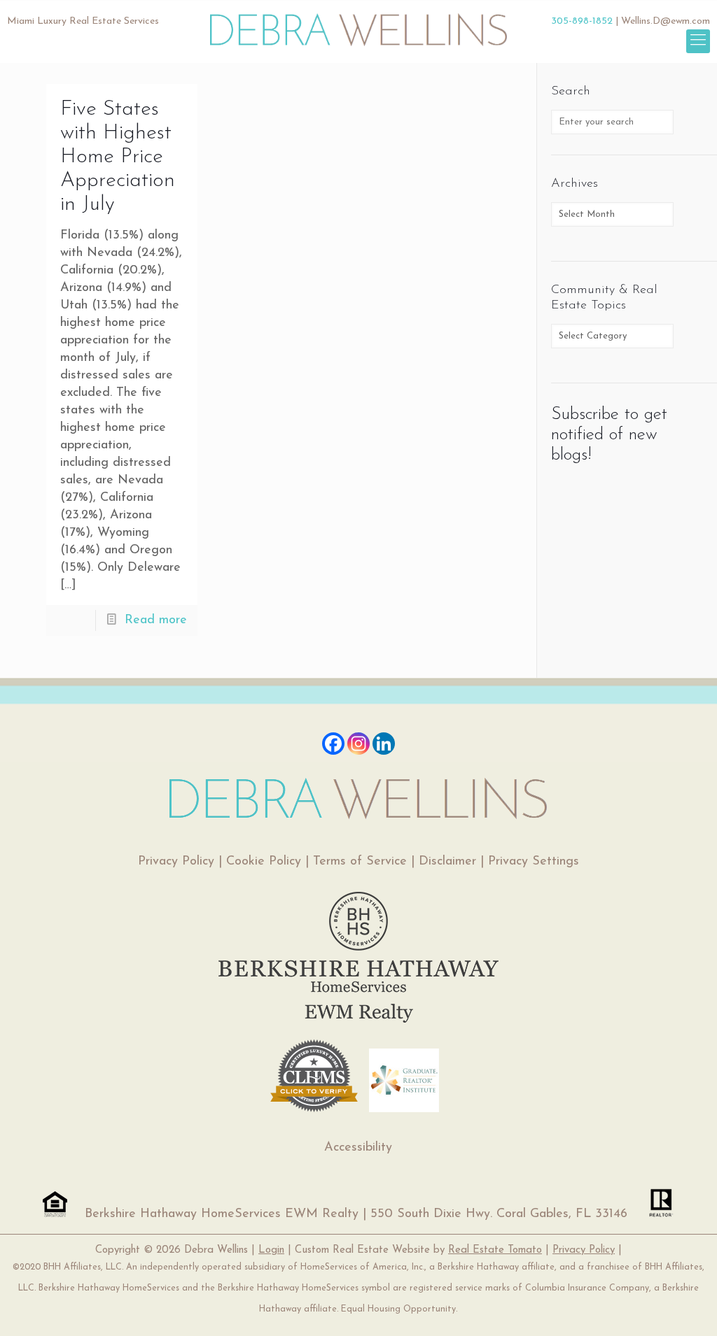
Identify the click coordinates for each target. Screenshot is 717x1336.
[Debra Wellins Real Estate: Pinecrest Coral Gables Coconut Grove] (359, 24)
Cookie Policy (263, 861)
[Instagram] (358, 743)
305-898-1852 (582, 21)
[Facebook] (333, 743)
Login (271, 1250)
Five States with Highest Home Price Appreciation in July (117, 157)
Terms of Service (360, 861)
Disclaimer (447, 861)
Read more (156, 620)
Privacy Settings (533, 861)
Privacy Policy (176, 861)
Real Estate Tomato (495, 1250)
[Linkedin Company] (384, 743)
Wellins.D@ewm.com (665, 21)
